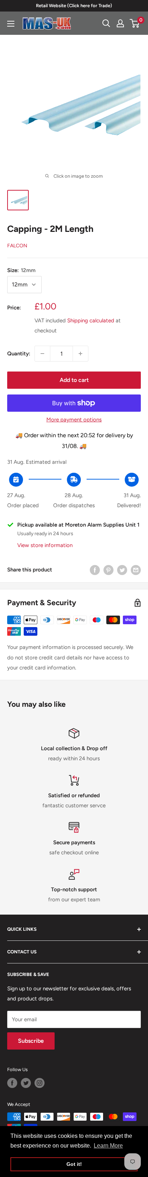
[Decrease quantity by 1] (42, 353)
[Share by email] (136, 570)
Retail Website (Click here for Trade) (74, 5)
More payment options (74, 419)
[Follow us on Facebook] (12, 1083)
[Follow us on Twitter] (26, 1083)
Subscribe (31, 1040)
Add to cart (74, 380)
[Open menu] (10, 24)
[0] (134, 23)
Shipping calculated (90, 320)
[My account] (120, 23)
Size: (21, 270)
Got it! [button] (74, 1164)
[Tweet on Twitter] (122, 570)
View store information (45, 545)
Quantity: (18, 353)
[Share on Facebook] (95, 570)
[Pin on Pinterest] (108, 570)
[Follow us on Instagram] (39, 1083)
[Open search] (106, 23)
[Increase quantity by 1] (80, 353)
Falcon (17, 246)
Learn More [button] (108, 1146)
